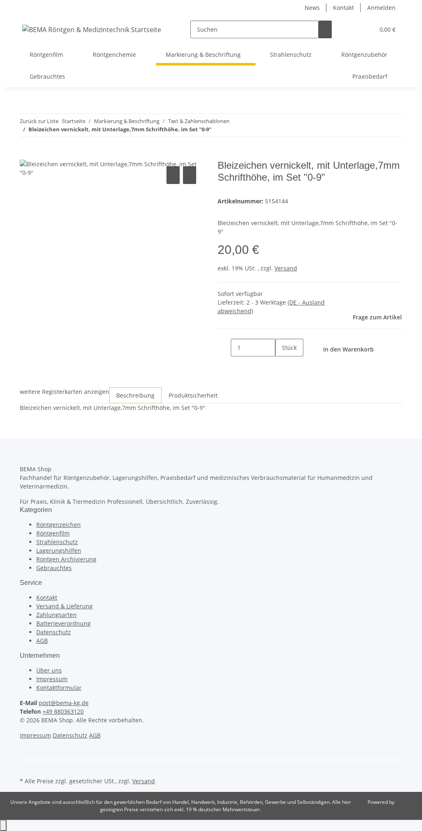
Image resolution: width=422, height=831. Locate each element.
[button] (351, 29)
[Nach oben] (3, 825)
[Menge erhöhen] (281, 365)
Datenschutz (53, 632)
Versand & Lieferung (64, 606)
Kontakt (343, 8)
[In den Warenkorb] (26, 155)
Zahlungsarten (56, 615)
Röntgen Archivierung (66, 559)
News (312, 8)
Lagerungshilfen (58, 550)
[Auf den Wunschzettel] (189, 175)
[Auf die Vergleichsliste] (173, 175)
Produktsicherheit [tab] (193, 395)
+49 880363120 (63, 711)
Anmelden (381, 8)
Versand (285, 268)
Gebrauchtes (54, 568)
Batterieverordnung (63, 623)
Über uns (49, 670)
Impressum (52, 679)
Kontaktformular (59, 687)
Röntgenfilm (53, 533)
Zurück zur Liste (39, 121)
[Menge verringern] (224, 347)
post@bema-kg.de (64, 703)
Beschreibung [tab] (135, 395)
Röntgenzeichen (58, 524)
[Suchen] (325, 29)
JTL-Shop (405, 801)
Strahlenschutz (57, 542)
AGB (42, 641)
